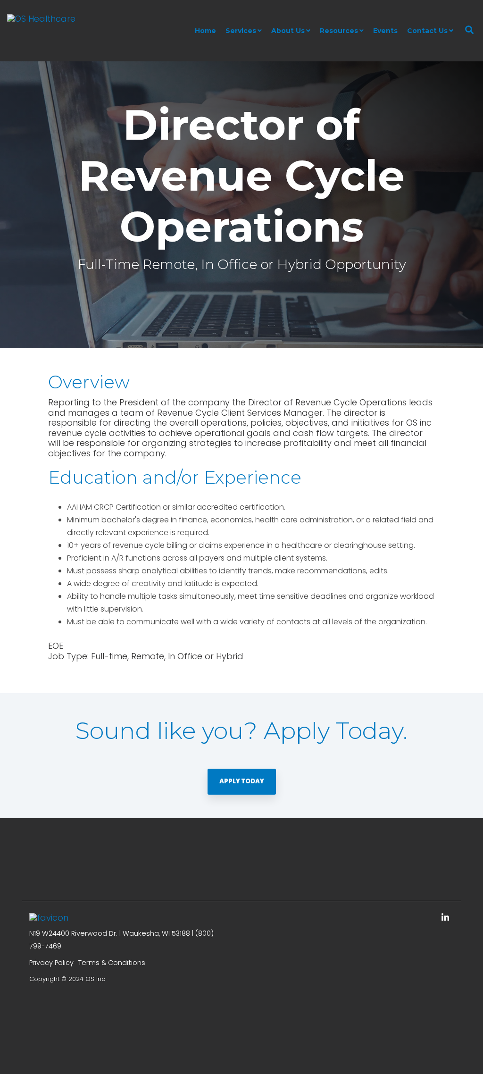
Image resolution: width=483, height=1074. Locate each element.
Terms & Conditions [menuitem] (111, 962)
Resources (339, 30)
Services (240, 30)
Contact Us (427, 30)
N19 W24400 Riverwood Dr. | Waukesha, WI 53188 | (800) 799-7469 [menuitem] (121, 940)
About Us (288, 30)
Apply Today (241, 781)
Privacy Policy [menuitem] (51, 962)
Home (205, 30)
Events (385, 30)
